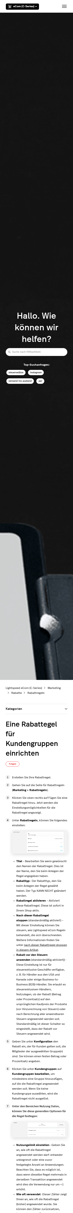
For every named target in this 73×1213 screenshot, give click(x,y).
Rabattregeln (35, 693)
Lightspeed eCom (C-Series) (24, 688)
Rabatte (16, 693)
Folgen (12, 764)
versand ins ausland (20, 381)
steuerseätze (16, 372)
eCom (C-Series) (23, 6)
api (40, 381)
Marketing (54, 688)
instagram (36, 372)
